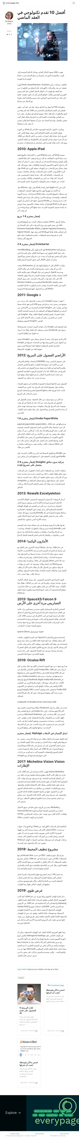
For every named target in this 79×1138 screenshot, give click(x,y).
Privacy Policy (39, 1134)
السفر (62, 1111)
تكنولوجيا (21, 978)
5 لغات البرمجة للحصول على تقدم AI (28, 1010)
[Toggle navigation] (74, 3)
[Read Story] (36, 1031)
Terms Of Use (64, 1134)
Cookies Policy (14, 1134)
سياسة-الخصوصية (52, 1115)
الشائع (69, 1111)
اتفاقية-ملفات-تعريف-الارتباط (43, 1111)
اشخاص (56, 1111)
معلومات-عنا (68, 1115)
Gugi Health (22, 969)
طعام (61, 1115)
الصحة (35, 1115)
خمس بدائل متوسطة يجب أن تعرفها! (55, 991)
